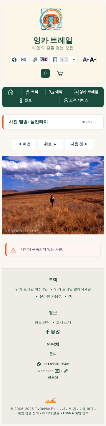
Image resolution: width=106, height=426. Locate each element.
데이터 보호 (50, 413)
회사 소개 (63, 322)
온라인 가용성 (51, 296)
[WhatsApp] (58, 331)
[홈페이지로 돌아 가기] (10, 92)
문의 (53, 353)
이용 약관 (86, 409)
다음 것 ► (79, 143)
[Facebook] (47, 331)
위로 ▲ (50, 143)
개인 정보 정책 (28, 413)
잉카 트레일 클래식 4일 (72, 289)
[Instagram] (53, 331)
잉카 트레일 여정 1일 (31, 289)
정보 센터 (42, 322)
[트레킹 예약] (60, 73)
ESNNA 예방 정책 (76, 413)
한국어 (53, 377)
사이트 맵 (69, 409)
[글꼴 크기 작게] (92, 59)
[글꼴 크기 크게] (85, 59)
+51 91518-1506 (56, 364)
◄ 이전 (24, 143)
